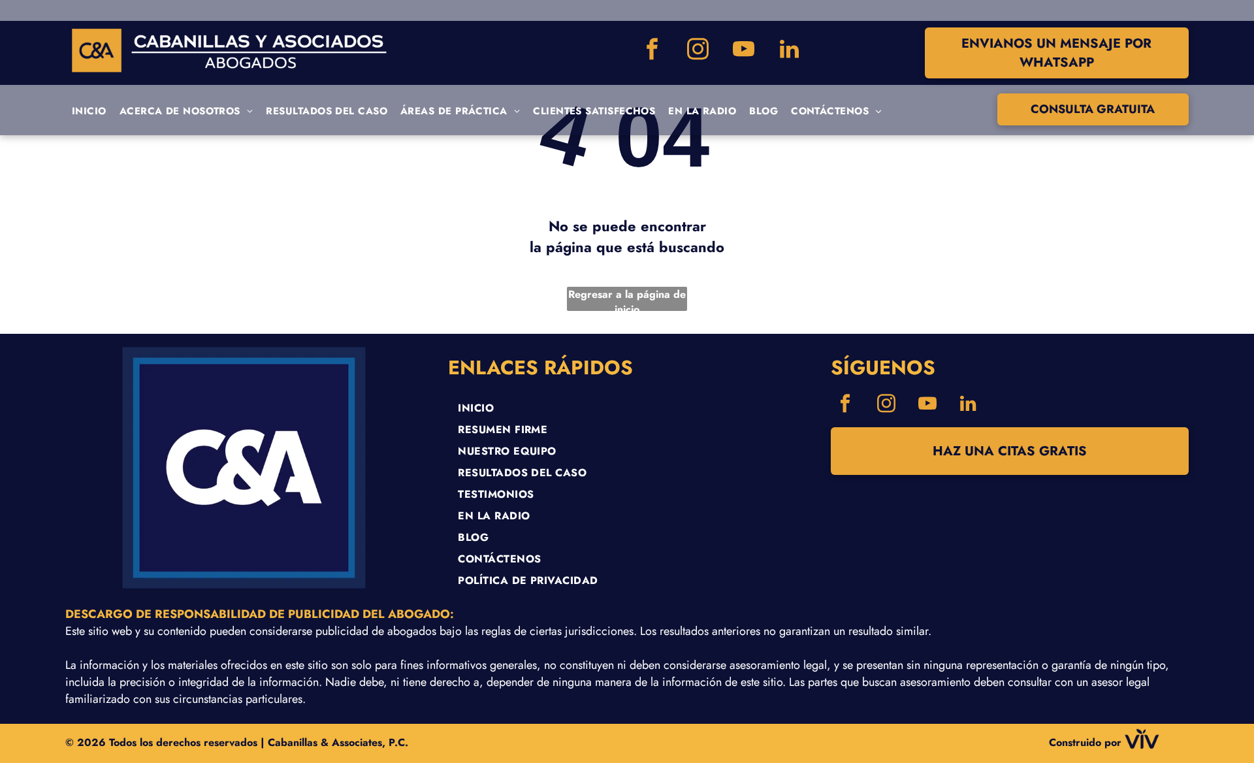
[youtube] (743, 51)
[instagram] (697, 51)
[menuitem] (89, 111)
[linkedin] (789, 51)
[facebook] (651, 51)
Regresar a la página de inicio (627, 299)
